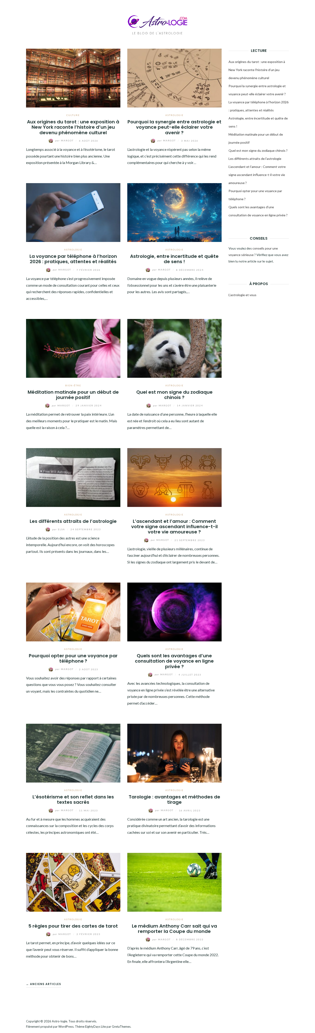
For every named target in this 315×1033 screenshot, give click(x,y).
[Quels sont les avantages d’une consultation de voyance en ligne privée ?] (174, 611)
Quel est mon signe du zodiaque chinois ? (174, 395)
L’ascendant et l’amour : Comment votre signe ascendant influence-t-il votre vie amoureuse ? (174, 526)
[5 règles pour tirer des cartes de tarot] (73, 881)
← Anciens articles (43, 984)
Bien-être (73, 385)
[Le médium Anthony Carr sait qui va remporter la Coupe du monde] (174, 881)
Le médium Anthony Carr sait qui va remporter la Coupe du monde (174, 929)
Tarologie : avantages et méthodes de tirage (174, 799)
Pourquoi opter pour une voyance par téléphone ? (73, 658)
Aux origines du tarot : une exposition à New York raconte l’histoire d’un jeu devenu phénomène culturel (73, 127)
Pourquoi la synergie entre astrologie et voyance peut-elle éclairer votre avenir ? (174, 127)
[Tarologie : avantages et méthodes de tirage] (174, 752)
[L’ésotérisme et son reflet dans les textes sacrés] (73, 752)
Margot (64, 140)
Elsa (59, 529)
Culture (73, 115)
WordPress (66, 1026)
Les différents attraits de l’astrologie (73, 521)
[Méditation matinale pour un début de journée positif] (73, 347)
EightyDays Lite (95, 1026)
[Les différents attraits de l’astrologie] (73, 477)
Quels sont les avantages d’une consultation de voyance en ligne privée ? (174, 661)
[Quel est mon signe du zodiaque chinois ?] (174, 347)
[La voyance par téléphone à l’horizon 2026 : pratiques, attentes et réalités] (73, 212)
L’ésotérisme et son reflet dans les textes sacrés (73, 799)
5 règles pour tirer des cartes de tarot (73, 926)
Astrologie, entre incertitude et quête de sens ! (174, 259)
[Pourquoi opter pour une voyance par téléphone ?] (73, 611)
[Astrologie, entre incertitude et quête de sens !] (174, 212)
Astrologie (174, 115)
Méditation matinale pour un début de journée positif (73, 395)
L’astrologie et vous (242, 295)
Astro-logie (59, 1021)
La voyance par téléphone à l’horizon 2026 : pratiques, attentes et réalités (73, 259)
